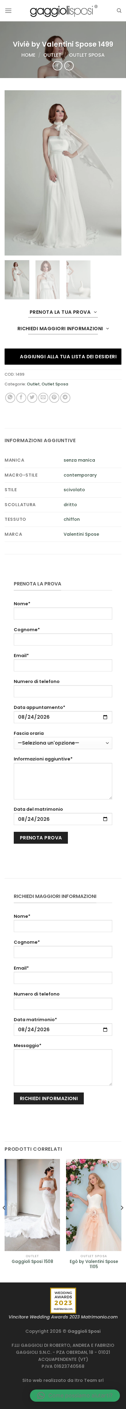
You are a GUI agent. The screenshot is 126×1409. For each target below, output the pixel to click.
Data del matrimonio (38, 809)
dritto (70, 505)
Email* (21, 656)
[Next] (122, 1220)
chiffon (72, 519)
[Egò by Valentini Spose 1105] (93, 1205)
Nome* (22, 604)
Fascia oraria (29, 733)
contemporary (80, 475)
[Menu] (8, 10)
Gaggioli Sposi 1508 (32, 1261)
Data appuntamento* (39, 707)
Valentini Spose (81, 534)
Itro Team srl (89, 1380)
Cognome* (27, 630)
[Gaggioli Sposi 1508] (32, 1205)
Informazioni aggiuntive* (43, 759)
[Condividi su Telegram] (65, 398)
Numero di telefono (37, 681)
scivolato (74, 490)
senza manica (79, 460)
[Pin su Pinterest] (54, 398)
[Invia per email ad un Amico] (43, 398)
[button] (75, 1395)
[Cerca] (119, 10)
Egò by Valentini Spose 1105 (94, 1264)
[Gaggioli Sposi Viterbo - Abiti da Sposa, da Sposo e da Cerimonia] (63, 10)
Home (28, 55)
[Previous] (4, 1220)
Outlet (52, 55)
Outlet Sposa (87, 55)
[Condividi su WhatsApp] (10, 398)
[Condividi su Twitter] (32, 398)
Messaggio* (27, 1045)
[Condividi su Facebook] (21, 398)
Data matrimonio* (35, 1020)
